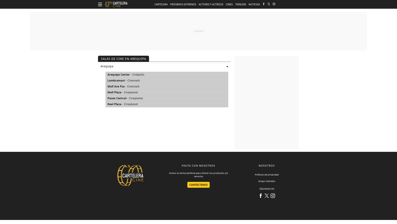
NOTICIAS (254, 4)
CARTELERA (161, 4)
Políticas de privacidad (267, 174)
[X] (268, 3)
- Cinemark (123, 80)
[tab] (164, 66)
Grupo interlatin (266, 181)
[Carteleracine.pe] (116, 4)
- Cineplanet (122, 92)
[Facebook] (263, 3)
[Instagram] (274, 3)
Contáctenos (198, 185)
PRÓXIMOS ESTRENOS (183, 4)
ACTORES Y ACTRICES (211, 4)
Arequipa (106, 66)
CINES (229, 4)
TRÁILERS (240, 4)
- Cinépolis (125, 74)
